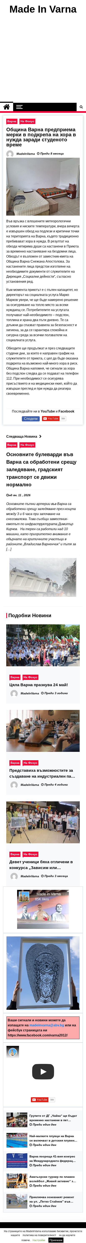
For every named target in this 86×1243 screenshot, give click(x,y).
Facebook (66, 411)
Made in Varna (49, 894)
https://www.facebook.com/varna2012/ (37, 1035)
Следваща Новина (21, 436)
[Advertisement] (43, 59)
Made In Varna (43, 9)
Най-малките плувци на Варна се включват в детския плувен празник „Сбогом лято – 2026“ (51, 1138)
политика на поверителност (39, 1235)
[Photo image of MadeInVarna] (13, 1052)
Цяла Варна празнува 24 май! (38, 685)
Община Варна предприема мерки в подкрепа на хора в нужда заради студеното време (41, 137)
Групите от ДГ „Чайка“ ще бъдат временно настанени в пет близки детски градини (53, 1118)
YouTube (48, 411)
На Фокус (27, 121)
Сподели (31, 418)
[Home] (6, 107)
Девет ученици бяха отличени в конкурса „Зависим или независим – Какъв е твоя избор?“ (41, 865)
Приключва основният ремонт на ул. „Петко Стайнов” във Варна (51, 1199)
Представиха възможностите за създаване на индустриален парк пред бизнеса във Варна (42, 773)
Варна (11, 121)
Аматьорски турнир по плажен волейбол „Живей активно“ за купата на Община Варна (52, 1179)
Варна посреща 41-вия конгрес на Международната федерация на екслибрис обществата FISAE (53, 1159)
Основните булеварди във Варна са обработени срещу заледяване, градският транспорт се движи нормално (41, 469)
